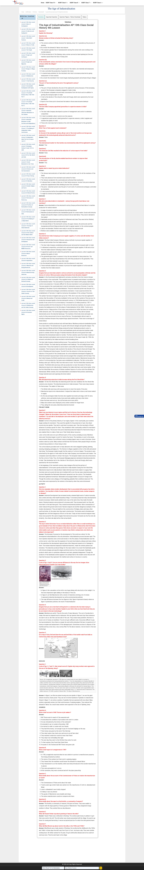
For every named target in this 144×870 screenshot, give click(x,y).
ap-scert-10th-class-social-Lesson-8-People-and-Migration (28, 62)
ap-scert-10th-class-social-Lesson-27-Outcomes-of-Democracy (28, 197)
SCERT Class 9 (62, 2)
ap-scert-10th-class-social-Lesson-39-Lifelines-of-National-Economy (28, 279)
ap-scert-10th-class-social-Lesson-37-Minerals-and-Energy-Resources (28, 265)
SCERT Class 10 (50, 2)
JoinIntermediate (138, 416)
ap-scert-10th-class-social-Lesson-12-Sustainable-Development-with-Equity (28, 85)
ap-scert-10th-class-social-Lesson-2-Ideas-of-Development (28, 24)
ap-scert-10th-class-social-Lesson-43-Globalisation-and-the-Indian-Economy (28, 305)
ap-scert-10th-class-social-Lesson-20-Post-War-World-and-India (28, 155)
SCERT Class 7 (85, 2)
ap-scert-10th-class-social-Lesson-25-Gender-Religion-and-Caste (28, 186)
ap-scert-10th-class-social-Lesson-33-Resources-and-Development (28, 239)
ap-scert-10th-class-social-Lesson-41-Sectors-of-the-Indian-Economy (28, 291)
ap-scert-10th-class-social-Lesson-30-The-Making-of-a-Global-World (28, 218)
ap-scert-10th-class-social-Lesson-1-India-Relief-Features (28, 38)
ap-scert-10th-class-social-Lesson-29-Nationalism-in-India (28, 211)
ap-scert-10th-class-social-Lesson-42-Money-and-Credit (28, 298)
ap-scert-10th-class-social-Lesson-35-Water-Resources (28, 253)
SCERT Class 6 (97, 2)
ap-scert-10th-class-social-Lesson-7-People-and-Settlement (28, 55)
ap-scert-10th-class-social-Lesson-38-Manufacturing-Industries (28, 272)
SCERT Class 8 (74, 2)
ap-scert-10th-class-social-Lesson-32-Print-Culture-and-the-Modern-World (28, 232)
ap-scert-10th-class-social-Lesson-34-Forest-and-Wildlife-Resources (28, 246)
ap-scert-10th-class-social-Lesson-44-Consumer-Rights (28, 312)
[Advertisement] (67, 850)
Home (42, 2)
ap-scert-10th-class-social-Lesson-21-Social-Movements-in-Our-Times (28, 162)
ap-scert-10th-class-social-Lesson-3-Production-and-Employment (28, 31)
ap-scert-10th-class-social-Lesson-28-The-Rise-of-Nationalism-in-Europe (28, 204)
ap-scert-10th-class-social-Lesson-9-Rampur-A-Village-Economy (28, 68)
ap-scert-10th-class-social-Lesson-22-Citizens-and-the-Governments (28, 168)
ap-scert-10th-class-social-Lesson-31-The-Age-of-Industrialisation (28, 225)
